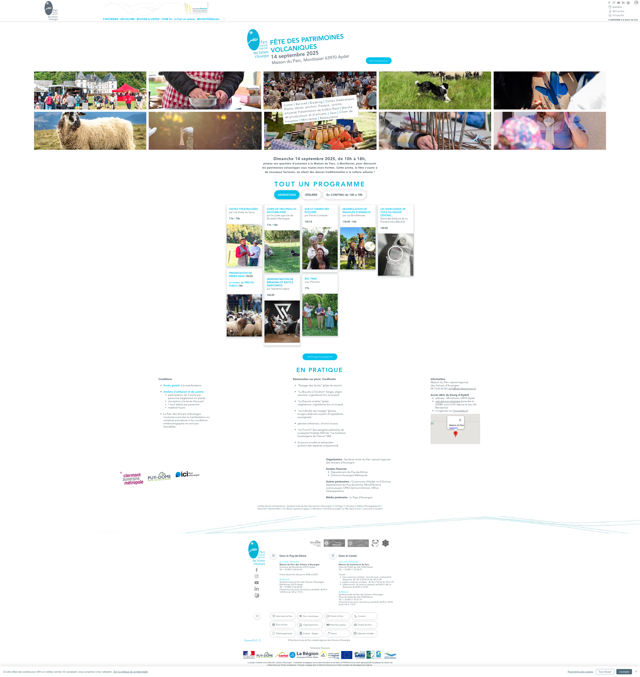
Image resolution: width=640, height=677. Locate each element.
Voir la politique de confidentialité (130, 671)
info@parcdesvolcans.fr (462, 388)
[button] (110, 19)
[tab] (287, 194)
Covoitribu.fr (460, 410)
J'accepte (624, 671)
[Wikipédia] (628, 2)
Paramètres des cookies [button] (580, 671)
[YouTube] (618, 2)
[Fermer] (636, 671)
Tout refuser (605, 671)
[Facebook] (609, 2)
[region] (244, 235)
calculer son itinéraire (447, 401)
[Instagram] (614, 2)
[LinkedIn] (623, 2)
